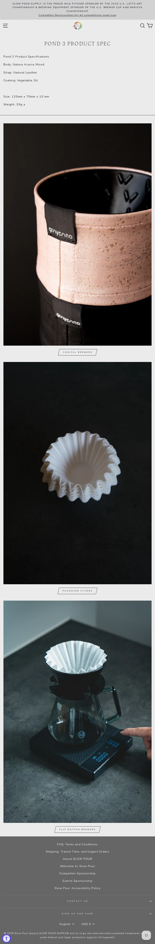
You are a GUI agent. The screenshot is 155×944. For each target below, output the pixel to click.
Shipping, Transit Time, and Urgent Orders (77, 852)
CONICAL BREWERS (77, 352)
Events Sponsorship (77, 881)
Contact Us (77, 901)
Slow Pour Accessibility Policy (77, 888)
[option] (77, 10)
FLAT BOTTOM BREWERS (77, 829)
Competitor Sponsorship (77, 873)
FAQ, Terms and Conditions (77, 844)
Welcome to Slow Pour (77, 866)
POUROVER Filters (77, 590)
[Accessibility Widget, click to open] (6, 938)
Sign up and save (77, 913)
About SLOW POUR (77, 859)
